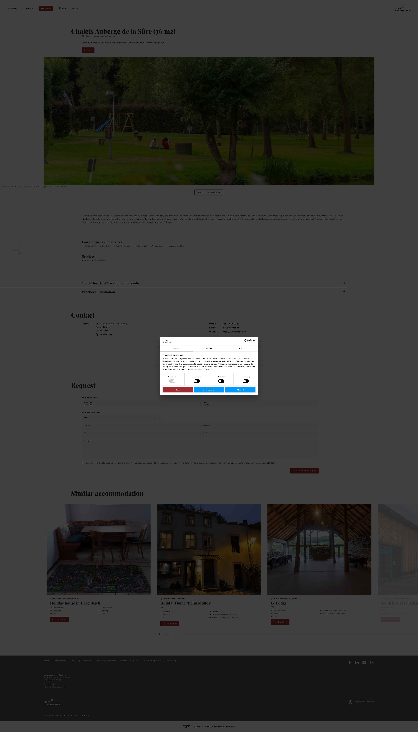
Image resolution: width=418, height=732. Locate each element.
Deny (178, 390)
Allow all (240, 390)
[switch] (197, 381)
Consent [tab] (176, 348)
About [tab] (241, 348)
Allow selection (209, 390)
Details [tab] (209, 348)
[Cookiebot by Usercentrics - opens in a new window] (246, 341)
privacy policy (197, 369)
